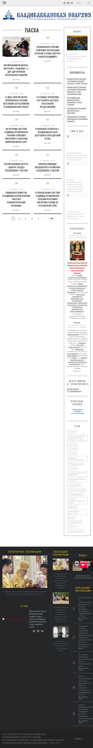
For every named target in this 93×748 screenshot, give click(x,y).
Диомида (82, 343)
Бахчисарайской (77, 311)
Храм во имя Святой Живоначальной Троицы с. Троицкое (76, 438)
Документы (77, 72)
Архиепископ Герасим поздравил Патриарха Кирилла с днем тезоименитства (76, 90)
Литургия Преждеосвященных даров (76, 500)
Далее (16, 79)
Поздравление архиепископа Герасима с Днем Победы (74, 101)
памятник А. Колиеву (76, 490)
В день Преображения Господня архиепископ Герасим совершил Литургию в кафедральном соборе (85, 685)
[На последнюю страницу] (51, 218)
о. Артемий (72, 449)
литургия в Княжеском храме (75, 458)
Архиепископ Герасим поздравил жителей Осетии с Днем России (77, 81)
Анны (74, 358)
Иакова (84, 358)
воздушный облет (75, 494)
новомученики (74, 485)
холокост (72, 526)
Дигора (71, 518)
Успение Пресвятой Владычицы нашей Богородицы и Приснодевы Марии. (77, 268)
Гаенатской (82, 303)
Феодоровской (76, 360)
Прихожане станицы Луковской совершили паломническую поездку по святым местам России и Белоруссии (61, 614)
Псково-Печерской (77, 288)
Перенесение (73, 334)
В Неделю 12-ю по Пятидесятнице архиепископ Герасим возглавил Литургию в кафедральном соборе (60, 580)
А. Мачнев (72, 468)
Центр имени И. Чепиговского (74, 390)
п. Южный (72, 453)
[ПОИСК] (89, 3)
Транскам (72, 507)
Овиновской (82, 286)
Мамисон (72, 444)
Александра (72, 356)
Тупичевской (77, 307)
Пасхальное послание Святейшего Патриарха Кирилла (77, 118)
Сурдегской (82, 305)
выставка (72, 432)
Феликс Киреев (74, 522)
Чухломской (72, 305)
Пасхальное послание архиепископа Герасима (76, 110)
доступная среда (75, 531)
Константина (72, 354)
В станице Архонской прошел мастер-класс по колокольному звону (61, 645)
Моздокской (72, 303)
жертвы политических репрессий (77, 474)
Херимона (79, 349)
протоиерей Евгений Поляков (76, 480)
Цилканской (77, 296)
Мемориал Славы (75, 464)
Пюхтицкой (71, 292)
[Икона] (77, 261)
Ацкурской (80, 294)
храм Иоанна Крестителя (73, 512)
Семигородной (77, 290)
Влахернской (77, 309)
